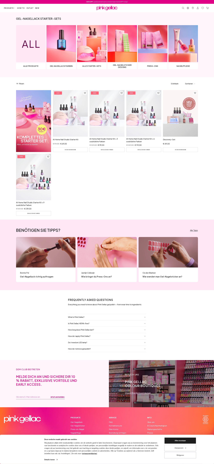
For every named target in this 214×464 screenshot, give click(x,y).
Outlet (30, 8)
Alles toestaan (180, 441)
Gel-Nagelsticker (78, 425)
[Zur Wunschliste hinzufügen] (85, 93)
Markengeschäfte (154, 429)
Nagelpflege (76, 433)
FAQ (111, 422)
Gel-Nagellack (76, 422)
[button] (190, 83)
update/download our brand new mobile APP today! (107, 2)
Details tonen (49, 460)
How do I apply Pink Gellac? (79, 336)
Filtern (21, 83)
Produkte (9, 8)
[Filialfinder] (192, 8)
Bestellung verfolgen (117, 433)
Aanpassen (179, 448)
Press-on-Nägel (77, 429)
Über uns (150, 422)
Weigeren (180, 455)
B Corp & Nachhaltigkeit (157, 425)
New (37, 8)
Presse (150, 433)
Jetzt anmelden (57, 397)
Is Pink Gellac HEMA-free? (78, 323)
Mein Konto (113, 429)
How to (21, 8)
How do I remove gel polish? (79, 349)
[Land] (188, 8)
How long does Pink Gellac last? (81, 330)
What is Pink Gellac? (76, 317)
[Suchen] (183, 8)
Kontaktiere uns (115, 425)
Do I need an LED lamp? (77, 342)
